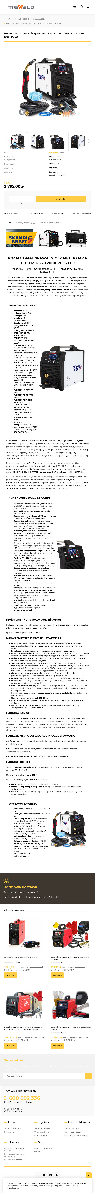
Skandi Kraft (54, 156)
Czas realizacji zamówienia (75, 1135)
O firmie (38, 1152)
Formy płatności (71, 1128)
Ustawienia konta (41, 1132)
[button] (5, 142)
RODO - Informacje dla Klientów (14, 1149)
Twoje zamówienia (42, 1128)
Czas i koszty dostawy (73, 1132)
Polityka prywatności (13, 1160)
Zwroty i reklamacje (12, 1128)
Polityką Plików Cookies (75, 1183)
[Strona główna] (21, 7)
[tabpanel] (47, 545)
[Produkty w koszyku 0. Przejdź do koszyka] (75, 7)
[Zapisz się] (88, 1076)
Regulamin (9, 1132)
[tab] (9, 223)
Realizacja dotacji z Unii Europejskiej (14, 1155)
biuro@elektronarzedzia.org (18, 1102)
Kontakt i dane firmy (43, 1148)
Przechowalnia (40, 1135)
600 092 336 (24, 1098)
